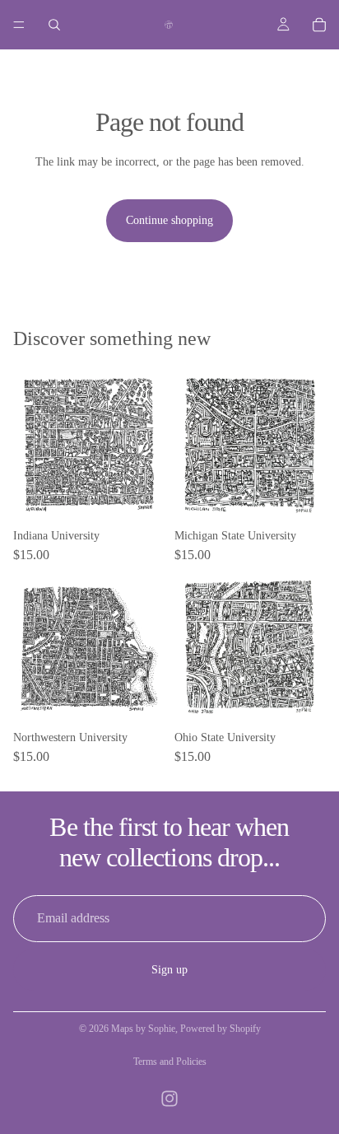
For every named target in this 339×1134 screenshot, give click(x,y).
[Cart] (319, 25)
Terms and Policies (170, 1061)
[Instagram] (169, 1098)
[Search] (54, 25)
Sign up (169, 970)
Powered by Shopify (220, 1028)
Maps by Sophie (143, 1028)
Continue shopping (169, 220)
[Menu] (19, 25)
